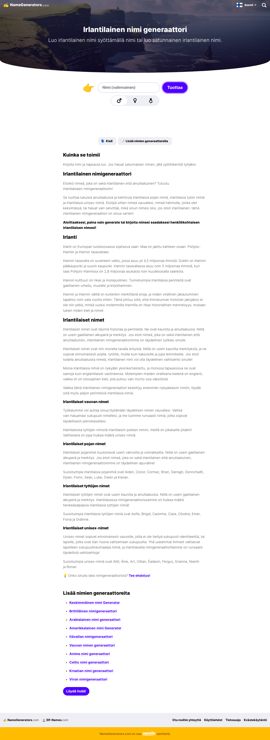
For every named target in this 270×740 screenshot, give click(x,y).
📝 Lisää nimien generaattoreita (144, 141)
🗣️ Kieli (106, 141)
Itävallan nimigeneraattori (91, 637)
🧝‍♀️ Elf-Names (55, 720)
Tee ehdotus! (139, 576)
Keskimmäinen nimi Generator (94, 603)
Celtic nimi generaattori (89, 662)
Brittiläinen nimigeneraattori (93, 611)
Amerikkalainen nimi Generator (95, 628)
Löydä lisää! (76, 691)
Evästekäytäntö (255, 720)
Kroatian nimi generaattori (91, 671)
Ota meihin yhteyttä (186, 720)
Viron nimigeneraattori (88, 679)
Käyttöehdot (213, 720)
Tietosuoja (233, 720)
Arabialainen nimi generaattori (94, 620)
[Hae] (264, 5)
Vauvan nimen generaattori (92, 645)
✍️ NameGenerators (21, 720)
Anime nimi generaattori (89, 654)
